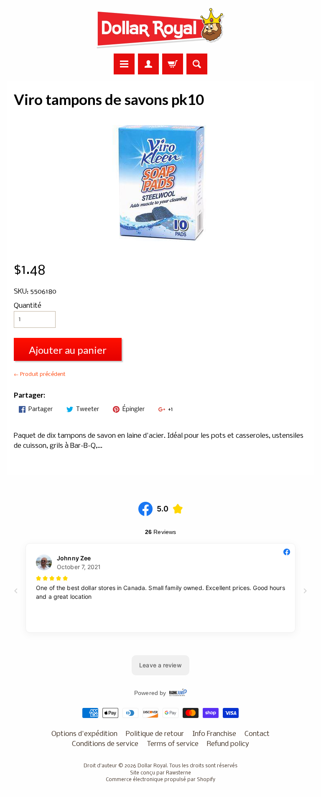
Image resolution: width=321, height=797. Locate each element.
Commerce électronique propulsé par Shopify (160, 779)
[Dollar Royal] (160, 28)
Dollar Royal (152, 766)
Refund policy (228, 744)
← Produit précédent (40, 374)
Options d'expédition (84, 734)
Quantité (27, 306)
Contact (257, 734)
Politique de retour (155, 734)
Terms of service (173, 744)
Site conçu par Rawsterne (160, 773)
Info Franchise (214, 734)
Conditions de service (105, 744)
